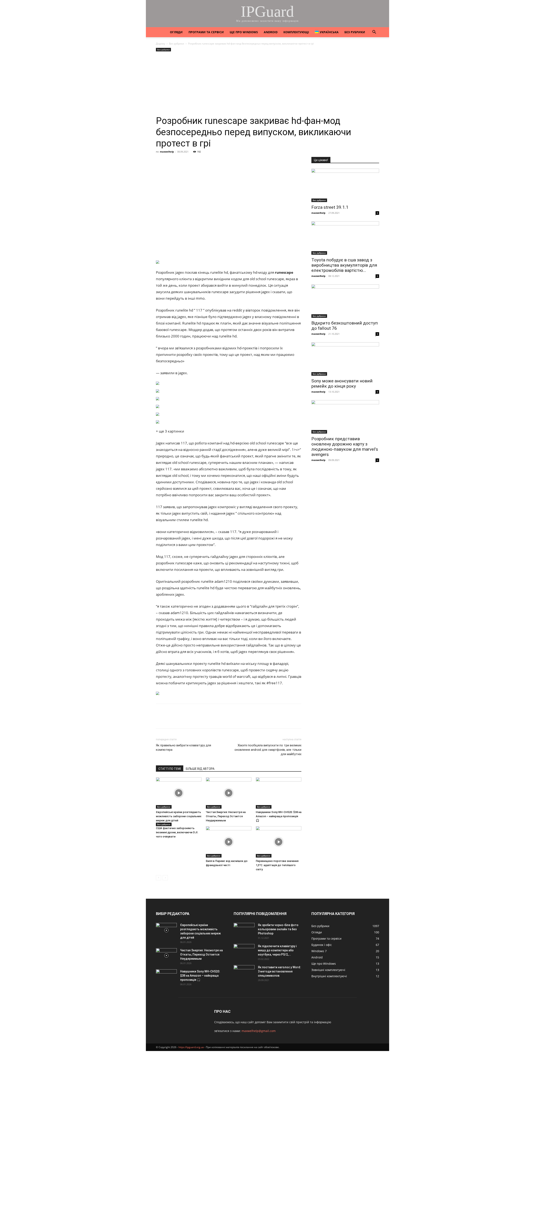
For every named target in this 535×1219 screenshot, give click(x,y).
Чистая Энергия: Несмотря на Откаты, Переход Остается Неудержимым (226, 816)
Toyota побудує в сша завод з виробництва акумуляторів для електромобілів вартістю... (344, 265)
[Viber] (189, 161)
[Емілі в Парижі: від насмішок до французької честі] (228, 842)
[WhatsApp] (208, 161)
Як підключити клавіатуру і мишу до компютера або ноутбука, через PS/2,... (277, 950)
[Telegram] (198, 161)
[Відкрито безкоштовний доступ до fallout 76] (345, 301)
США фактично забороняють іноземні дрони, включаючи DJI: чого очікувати (177, 832)
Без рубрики (354, 32)
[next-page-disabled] (165, 877)
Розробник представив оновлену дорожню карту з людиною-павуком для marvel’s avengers (344, 446)
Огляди (176, 32)
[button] (374, 32)
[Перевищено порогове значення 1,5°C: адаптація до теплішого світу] (278, 842)
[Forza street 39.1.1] (345, 185)
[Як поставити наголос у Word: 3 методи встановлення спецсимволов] (244, 972)
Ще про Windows (244, 32)
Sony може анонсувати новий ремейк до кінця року (342, 383)
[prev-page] (158, 877)
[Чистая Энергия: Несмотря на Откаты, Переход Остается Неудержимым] (228, 793)
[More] (237, 161)
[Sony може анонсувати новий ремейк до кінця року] (345, 359)
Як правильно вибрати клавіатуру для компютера (183, 747)
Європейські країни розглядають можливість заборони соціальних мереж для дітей (178, 816)
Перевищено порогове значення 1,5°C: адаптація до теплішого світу (277, 865)
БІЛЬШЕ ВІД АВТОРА (200, 768)
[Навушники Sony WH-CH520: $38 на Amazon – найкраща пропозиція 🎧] (278, 793)
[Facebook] (160, 161)
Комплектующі (296, 32)
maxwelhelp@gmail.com (259, 1031)
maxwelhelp (167, 151)
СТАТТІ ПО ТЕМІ (169, 768)
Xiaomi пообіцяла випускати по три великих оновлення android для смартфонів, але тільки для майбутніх (267, 749)
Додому (160, 43)
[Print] (227, 161)
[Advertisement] (267, 84)
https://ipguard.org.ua (191, 1047)
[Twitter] (179, 161)
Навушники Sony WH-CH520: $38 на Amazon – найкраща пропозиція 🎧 (278, 816)
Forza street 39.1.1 (329, 207)
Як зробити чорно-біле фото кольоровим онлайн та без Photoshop (278, 929)
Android (271, 32)
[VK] (170, 161)
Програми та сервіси (206, 32)
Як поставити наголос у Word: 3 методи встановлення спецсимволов (279, 971)
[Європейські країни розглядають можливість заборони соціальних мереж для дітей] (178, 793)
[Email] (218, 161)
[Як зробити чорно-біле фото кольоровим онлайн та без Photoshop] (244, 930)
